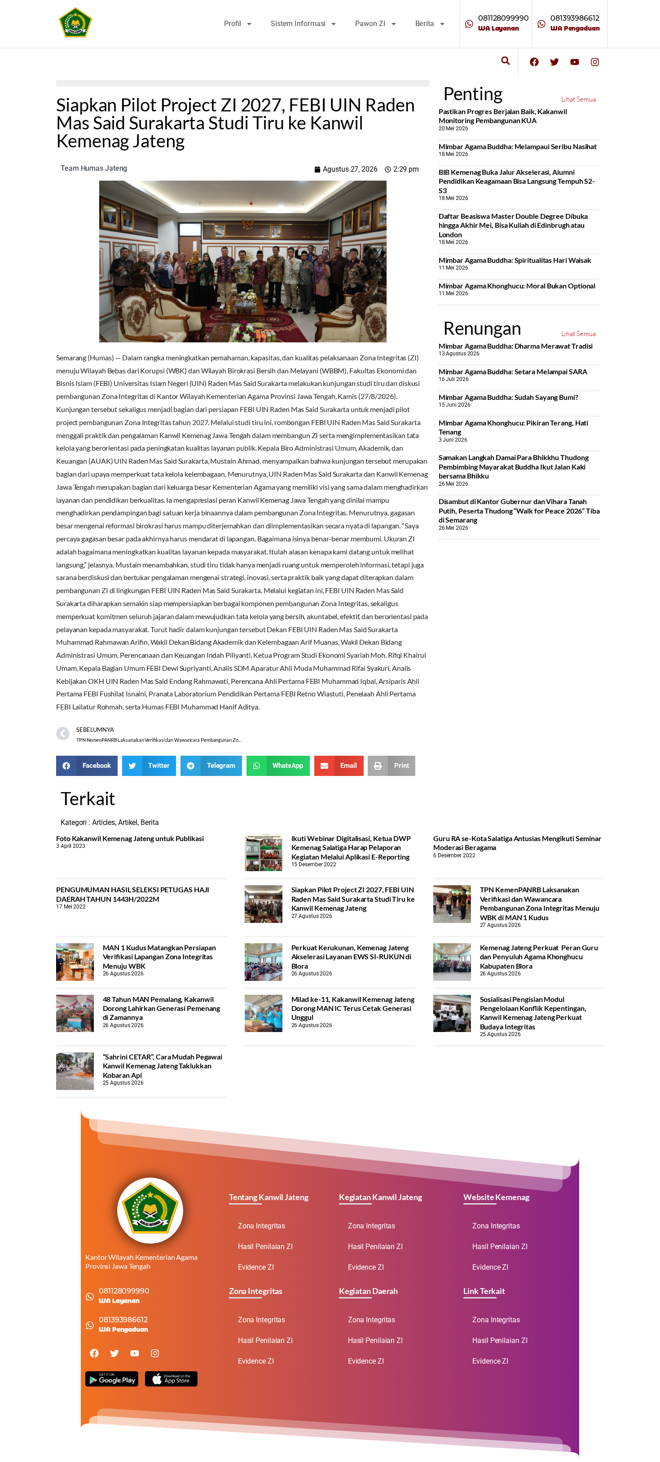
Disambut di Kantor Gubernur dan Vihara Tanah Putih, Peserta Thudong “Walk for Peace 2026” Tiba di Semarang (519, 510)
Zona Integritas (262, 1226)
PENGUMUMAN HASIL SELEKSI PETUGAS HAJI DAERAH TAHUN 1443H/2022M (132, 894)
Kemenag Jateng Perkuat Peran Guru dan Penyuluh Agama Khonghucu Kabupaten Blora (539, 956)
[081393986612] (541, 23)
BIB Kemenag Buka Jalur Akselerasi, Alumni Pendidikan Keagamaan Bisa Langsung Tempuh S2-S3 (517, 181)
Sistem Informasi (298, 23)
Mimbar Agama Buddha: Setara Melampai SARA (513, 371)
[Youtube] (575, 62)
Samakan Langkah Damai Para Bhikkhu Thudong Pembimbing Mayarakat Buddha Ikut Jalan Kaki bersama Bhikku (514, 466)
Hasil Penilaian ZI (265, 1246)
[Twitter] (554, 62)
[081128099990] (469, 23)
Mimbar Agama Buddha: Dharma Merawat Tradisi (516, 345)
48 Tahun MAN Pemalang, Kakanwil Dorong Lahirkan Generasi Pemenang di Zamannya (161, 1008)
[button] (505, 61)
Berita (424, 23)
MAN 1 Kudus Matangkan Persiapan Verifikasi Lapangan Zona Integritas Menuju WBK (159, 956)
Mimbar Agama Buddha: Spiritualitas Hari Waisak (515, 260)
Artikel (127, 822)
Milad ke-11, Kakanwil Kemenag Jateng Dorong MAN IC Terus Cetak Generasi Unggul (352, 1008)
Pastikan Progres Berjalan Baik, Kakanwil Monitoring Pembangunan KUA (503, 115)
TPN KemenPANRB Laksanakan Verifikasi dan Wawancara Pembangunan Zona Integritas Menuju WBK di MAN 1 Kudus (540, 903)
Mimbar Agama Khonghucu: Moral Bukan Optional (517, 285)
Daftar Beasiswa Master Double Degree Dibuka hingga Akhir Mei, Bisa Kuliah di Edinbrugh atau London (513, 225)
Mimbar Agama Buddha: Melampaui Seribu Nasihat (518, 146)
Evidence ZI (256, 1267)
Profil (232, 23)
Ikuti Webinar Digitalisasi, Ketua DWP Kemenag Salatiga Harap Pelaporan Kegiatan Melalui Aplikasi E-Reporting (351, 847)
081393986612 (574, 18)
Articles (103, 822)
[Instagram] (595, 62)
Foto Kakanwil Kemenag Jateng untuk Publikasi (130, 838)
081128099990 (503, 18)
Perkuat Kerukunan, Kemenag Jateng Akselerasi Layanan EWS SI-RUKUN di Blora (351, 956)
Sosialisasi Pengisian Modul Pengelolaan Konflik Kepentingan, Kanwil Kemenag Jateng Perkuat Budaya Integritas (533, 1013)
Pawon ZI (370, 23)
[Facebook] (534, 62)
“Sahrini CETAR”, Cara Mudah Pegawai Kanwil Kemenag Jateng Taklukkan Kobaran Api (163, 1065)
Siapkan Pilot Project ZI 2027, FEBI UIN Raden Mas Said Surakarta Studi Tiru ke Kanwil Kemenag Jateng (353, 898)
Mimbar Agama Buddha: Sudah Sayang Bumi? (508, 397)
